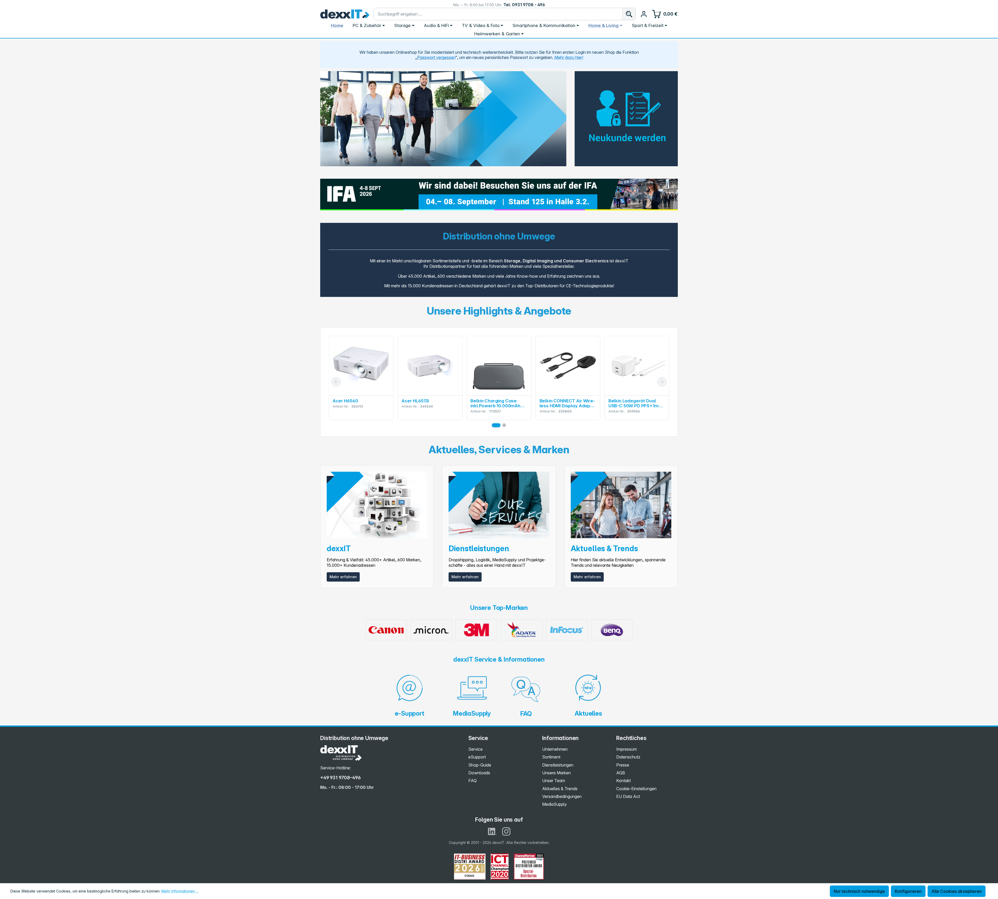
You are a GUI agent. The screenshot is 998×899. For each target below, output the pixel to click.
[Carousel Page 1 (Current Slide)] (496, 425)
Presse (622, 765)
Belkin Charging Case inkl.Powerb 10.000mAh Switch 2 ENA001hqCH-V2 (429, 403)
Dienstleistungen (557, 765)
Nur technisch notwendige (859, 891)
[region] (443, 118)
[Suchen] (628, 14)
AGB (620, 772)
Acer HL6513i (346, 400)
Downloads (479, 772)
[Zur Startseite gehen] (345, 14)
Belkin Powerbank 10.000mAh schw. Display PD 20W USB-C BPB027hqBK (635, 403)
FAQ (472, 780)
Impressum (626, 749)
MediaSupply (554, 804)
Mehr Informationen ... (179, 891)
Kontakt (623, 780)
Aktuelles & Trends (559, 788)
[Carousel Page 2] (504, 425)
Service (475, 749)
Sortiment (551, 757)
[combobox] (498, 14)
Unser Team (553, 780)
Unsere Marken (556, 772)
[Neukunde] (626, 115)
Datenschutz (628, 757)
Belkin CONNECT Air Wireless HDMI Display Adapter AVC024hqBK (498, 403)
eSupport (477, 757)
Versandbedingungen (562, 796)
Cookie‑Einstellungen (636, 788)
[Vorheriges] (336, 382)
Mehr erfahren (343, 576)
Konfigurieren (908, 891)
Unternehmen (555, 749)
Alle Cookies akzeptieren (956, 891)
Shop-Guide (479, 765)
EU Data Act (628, 796)
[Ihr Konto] (644, 14)
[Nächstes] (662, 382)
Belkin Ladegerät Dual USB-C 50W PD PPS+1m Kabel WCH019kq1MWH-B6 (566, 403)
